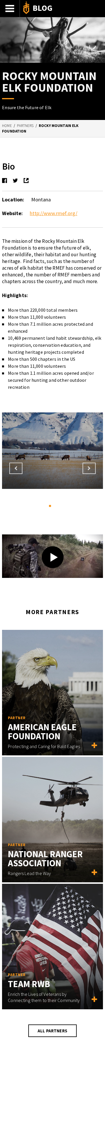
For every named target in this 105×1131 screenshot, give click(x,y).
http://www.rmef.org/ (53, 213)
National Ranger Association (45, 858)
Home (7, 125)
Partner (16, 717)
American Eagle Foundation (42, 731)
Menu (10, 8)
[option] (52, 450)
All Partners (52, 1031)
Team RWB (29, 983)
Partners (25, 125)
